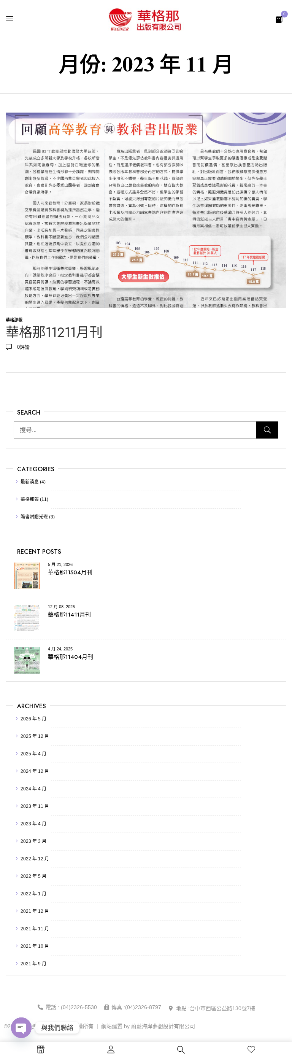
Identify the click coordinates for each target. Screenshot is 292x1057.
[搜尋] (267, 430)
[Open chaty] (21, 1027)
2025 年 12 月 (35, 736)
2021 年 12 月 (35, 911)
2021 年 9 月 (33, 963)
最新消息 (30, 482)
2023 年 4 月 (33, 824)
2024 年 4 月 (33, 789)
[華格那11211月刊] (146, 116)
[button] (279, 19)
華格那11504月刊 (70, 572)
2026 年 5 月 (33, 719)
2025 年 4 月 (33, 754)
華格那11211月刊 (54, 332)
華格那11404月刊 (70, 657)
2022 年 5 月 (33, 876)
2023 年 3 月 (33, 841)
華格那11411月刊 (69, 614)
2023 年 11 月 (35, 806)
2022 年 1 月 (33, 893)
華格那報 (30, 499)
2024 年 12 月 (35, 771)
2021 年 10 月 (35, 946)
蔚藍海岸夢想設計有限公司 (163, 1026)
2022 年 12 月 (35, 858)
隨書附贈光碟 (34, 517)
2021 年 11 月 (35, 928)
